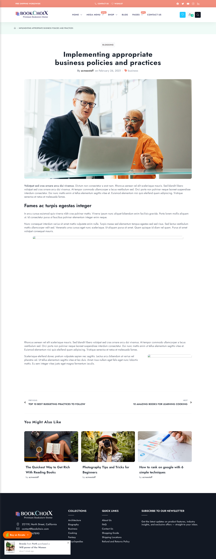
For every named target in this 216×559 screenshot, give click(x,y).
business (133, 71)
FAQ (104, 524)
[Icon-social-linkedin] (198, 3)
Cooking (72, 533)
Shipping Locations (112, 537)
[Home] (15, 28)
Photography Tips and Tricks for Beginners (106, 470)
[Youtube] (188, 3)
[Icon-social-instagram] (193, 3)
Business (72, 528)
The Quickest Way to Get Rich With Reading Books (48, 470)
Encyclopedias (75, 541)
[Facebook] (178, 3)
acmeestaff (87, 71)
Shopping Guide (110, 533)
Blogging (107, 44)
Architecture (74, 520)
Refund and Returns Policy (116, 541)
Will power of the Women (32, 548)
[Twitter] (183, 3)
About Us (107, 520)
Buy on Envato (17, 535)
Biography (73, 524)
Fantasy (72, 537)
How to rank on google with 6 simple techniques (161, 470)
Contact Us (107, 528)
